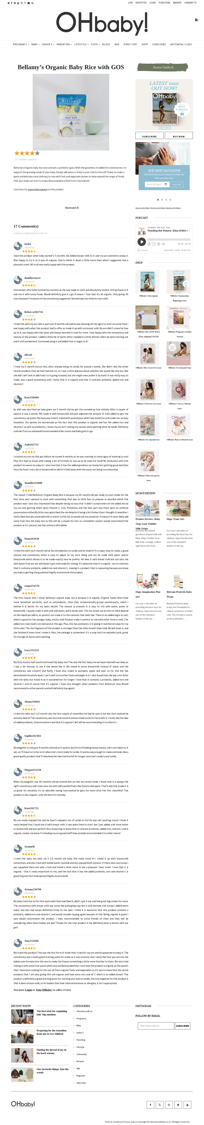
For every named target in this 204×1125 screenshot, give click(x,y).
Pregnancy (20, 44)
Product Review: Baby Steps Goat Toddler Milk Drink (148, 524)
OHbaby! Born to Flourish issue (180, 440)
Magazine (80, 1075)
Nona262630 (31, 538)
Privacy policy (130, 1121)
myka (27, 243)
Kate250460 (31, 397)
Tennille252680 (33, 482)
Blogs (106, 44)
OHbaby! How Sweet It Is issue (148, 368)
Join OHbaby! (44, 989)
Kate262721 (31, 808)
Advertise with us (84, 1011)
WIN (117, 44)
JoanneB (29, 846)
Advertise (140, 2)
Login (152, 2)
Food (94, 44)
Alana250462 (32, 701)
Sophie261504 (32, 735)
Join (130, 2)
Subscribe (164, 2)
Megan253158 (32, 769)
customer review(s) (25, 159)
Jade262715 (31, 444)
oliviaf (28, 354)
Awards (177, 2)
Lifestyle (80, 44)
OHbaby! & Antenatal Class (179, 368)
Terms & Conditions (114, 1121)
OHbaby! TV (190, 2)
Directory (130, 44)
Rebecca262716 (33, 311)
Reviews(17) (72, 207)
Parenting (63, 44)
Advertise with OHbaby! (142, 208)
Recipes (80, 1061)
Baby (34, 44)
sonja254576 (31, 585)
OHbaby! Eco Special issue (149, 440)
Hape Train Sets (175, 519)
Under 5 (47, 44)
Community (81, 1054)
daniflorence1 (32, 277)
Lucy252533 (31, 650)
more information (37, 189)
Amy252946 (31, 940)
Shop (145, 44)
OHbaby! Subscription (148, 296)
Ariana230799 (32, 889)
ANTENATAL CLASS (181, 44)
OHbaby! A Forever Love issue (148, 404)
